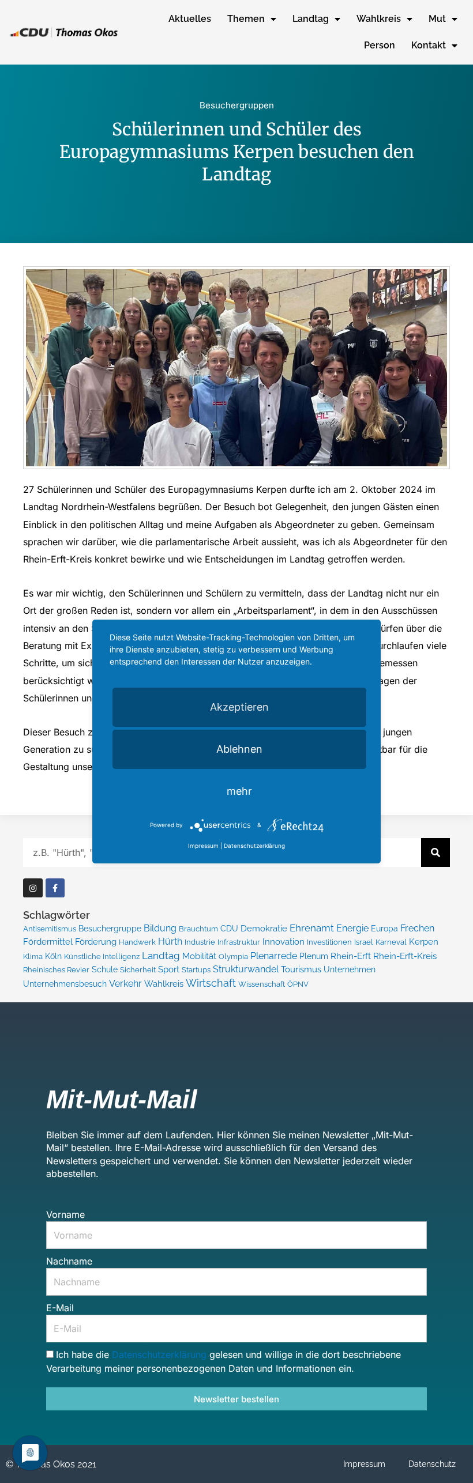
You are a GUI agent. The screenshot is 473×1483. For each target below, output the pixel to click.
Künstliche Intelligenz (102, 956)
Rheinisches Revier (56, 969)
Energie (352, 928)
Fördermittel (48, 941)
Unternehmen (350, 969)
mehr (239, 791)
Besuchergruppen (237, 105)
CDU (229, 928)
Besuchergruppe (109, 928)
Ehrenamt (312, 928)
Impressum (364, 1464)
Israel (363, 942)
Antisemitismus (49, 928)
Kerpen (423, 941)
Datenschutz (432, 1464)
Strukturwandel (246, 969)
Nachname (69, 1261)
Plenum (313, 956)
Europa (384, 928)
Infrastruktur (238, 942)
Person (379, 45)
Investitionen (329, 942)
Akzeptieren (239, 707)
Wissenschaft (261, 984)
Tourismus (301, 969)
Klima (33, 956)
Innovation (283, 942)
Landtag (310, 18)
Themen (246, 18)
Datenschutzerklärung (160, 1354)
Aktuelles (189, 18)
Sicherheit (138, 969)
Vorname (65, 1214)
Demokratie (264, 928)
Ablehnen (239, 749)
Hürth (170, 941)
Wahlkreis (378, 18)
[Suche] (435, 852)
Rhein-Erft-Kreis (405, 956)
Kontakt (428, 45)
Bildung (160, 928)
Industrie (200, 941)
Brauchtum (198, 928)
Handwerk (137, 942)
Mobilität (199, 956)
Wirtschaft (211, 983)
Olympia (233, 956)
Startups (196, 969)
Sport (168, 969)
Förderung (96, 942)
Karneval (391, 941)
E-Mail (60, 1308)
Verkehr (125, 983)
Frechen (417, 928)
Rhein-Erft (351, 956)
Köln (53, 956)
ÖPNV (298, 983)
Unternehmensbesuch (65, 983)
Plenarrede (273, 955)
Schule (105, 969)
